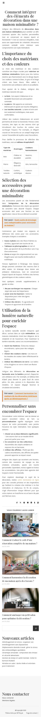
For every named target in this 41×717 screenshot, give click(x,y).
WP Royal (20, 713)
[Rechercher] (36, 628)
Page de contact (31, 713)
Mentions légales (8, 700)
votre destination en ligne (28, 480)
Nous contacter (8, 698)
